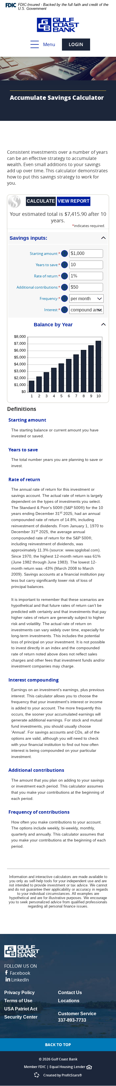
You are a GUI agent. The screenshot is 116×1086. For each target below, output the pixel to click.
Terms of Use (18, 1000)
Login (76, 44)
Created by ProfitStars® (62, 1075)
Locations (68, 1000)
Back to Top (58, 1044)
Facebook (20, 969)
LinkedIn (19, 980)
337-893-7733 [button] (72, 1020)
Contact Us (70, 992)
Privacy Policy (31, 993)
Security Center (20, 1017)
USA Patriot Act (20, 1008)
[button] (58, 238)
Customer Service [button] (77, 1013)
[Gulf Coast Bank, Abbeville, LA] (58, 25)
